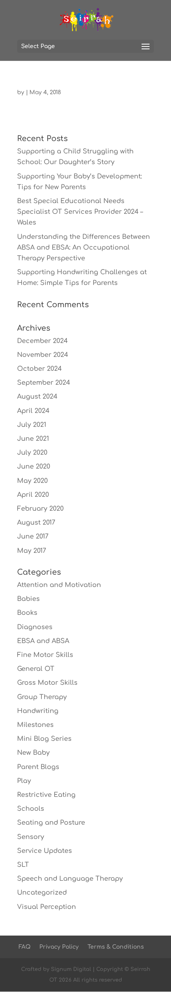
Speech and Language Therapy (70, 878)
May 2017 (31, 550)
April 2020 (33, 494)
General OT (35, 668)
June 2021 (33, 438)
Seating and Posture (51, 822)
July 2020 (32, 452)
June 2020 (33, 466)
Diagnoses (34, 627)
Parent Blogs (38, 767)
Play (24, 781)
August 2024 (37, 396)
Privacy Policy (59, 947)
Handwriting (37, 711)
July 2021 (31, 424)
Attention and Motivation (59, 585)
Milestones (35, 724)
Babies (28, 599)
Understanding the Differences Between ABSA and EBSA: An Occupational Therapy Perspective (83, 247)
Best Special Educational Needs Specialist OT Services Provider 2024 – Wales (80, 212)
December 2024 (42, 341)
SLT (23, 864)
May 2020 (32, 480)
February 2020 (40, 508)
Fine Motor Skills (45, 655)
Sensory (30, 837)
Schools (30, 808)
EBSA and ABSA (43, 641)
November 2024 (42, 354)
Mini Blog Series (44, 738)
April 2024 (33, 411)
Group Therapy (42, 697)
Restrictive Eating (46, 794)
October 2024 (39, 368)
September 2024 (43, 382)
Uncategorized (42, 892)
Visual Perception (46, 907)
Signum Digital (71, 969)
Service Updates (44, 850)
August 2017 (36, 522)
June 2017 (33, 536)
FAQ (25, 947)
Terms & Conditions (115, 947)
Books (27, 612)
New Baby (33, 752)
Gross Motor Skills (47, 682)
